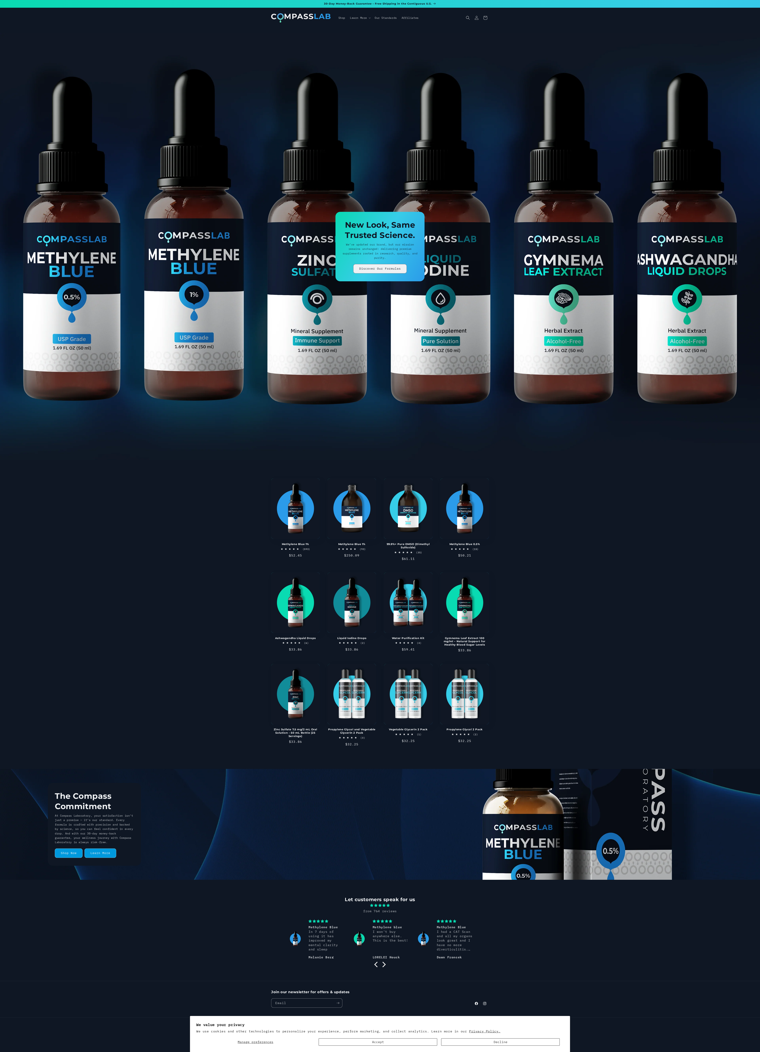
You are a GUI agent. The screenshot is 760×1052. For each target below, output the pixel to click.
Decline (500, 1042)
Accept (378, 1042)
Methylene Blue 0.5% (464, 544)
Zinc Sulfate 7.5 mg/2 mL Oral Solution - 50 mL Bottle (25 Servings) (295, 733)
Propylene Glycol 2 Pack (464, 729)
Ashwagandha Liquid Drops (295, 638)
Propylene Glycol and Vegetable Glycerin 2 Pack (351, 731)
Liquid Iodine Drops (351, 638)
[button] (360, 18)
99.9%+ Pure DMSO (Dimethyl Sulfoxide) (408, 545)
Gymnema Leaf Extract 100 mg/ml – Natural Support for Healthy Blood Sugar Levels (464, 641)
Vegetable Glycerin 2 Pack (408, 729)
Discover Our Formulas (380, 268)
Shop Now (69, 853)
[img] (380, 905)
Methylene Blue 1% (295, 544)
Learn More (100, 853)
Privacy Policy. (485, 1031)
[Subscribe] (337, 1003)
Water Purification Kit (408, 638)
